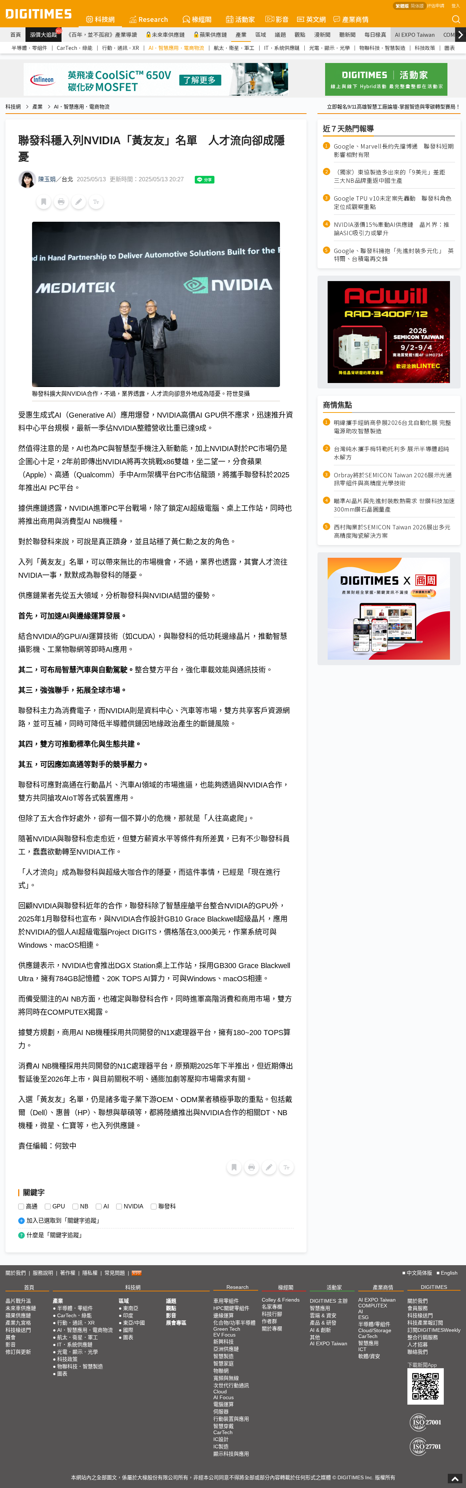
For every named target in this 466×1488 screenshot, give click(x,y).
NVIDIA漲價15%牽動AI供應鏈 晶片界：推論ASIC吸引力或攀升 (392, 228)
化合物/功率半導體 (234, 1323)
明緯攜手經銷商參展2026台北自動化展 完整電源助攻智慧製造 (392, 426)
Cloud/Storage (374, 1330)
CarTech (223, 1432)
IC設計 (221, 1439)
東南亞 (130, 1308)
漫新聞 (322, 34)
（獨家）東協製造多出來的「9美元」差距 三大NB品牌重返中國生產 (392, 176)
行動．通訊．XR (120, 47)
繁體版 (402, 6)
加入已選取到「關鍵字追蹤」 (64, 1220)
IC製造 (221, 1446)
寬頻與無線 (226, 1378)
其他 (315, 1337)
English (449, 1273)
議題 (280, 34)
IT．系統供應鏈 (282, 47)
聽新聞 (347, 34)
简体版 (417, 6)
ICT (362, 1349)
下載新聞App (422, 1365)
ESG (363, 1317)
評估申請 (435, 5)
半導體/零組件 (374, 1324)
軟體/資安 (369, 1356)
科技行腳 (272, 1314)
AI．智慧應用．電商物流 (176, 47)
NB (84, 1206)
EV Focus (224, 1335)
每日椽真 (375, 34)
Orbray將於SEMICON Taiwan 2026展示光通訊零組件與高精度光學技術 (393, 479)
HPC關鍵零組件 (231, 1308)
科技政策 (425, 47)
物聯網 (221, 1371)
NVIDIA (133, 1206)
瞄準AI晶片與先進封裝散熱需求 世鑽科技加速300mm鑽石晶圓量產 (394, 505)
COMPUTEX (372, 1306)
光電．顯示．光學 (329, 47)
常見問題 (114, 1273)
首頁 (15, 34)
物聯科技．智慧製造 (382, 47)
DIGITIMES (434, 1287)
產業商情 (355, 19)
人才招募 (417, 1344)
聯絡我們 (417, 1352)
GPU (58, 1206)
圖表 (450, 47)
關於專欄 (272, 1328)
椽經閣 (202, 19)
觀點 (300, 34)
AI (106, 1206)
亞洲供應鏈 (226, 1349)
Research (153, 19)
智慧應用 (320, 1308)
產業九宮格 (18, 1323)
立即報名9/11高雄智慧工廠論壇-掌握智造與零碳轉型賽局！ (394, 107)
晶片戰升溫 (18, 1301)
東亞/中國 (134, 1323)
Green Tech (226, 1329)
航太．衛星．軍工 (234, 47)
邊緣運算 (223, 1315)
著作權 (67, 1273)
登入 (455, 5)
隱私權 (90, 1273)
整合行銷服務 (422, 1337)
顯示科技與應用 (231, 1454)
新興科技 (223, 1342)
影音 (279, 19)
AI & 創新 (320, 1330)
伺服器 (221, 1411)
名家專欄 (272, 1307)
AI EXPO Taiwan (415, 34)
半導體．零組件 (29, 47)
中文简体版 (419, 1273)
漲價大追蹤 (46, 33)
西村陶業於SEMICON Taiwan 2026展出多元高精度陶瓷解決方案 (392, 531)
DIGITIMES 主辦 (329, 1301)
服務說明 (43, 1273)
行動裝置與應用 (231, 1419)
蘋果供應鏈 (213, 34)
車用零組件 (226, 1301)
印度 (128, 1315)
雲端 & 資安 (323, 1315)
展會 (10, 1337)
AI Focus (223, 1397)
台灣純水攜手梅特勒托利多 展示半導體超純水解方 (392, 453)
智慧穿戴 (223, 1426)
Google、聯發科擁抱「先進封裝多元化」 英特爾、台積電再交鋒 (394, 254)
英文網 (316, 19)
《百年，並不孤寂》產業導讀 (101, 34)
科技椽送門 (18, 1330)
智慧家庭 (223, 1363)
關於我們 (15, 1273)
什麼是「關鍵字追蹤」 (56, 1235)
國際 (128, 1330)
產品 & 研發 (323, 1323)
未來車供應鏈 (168, 34)
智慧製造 (223, 1356)
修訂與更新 (18, 1352)
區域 (260, 34)
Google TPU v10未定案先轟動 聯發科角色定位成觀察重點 (393, 202)
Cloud (220, 1391)
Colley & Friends (281, 1300)
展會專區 (176, 1323)
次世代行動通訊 (231, 1385)
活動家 (245, 19)
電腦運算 (223, 1404)
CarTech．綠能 (74, 47)
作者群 (269, 1321)
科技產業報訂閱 (425, 1323)
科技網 (105, 19)
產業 (241, 34)
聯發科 (167, 1206)
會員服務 (417, 1308)
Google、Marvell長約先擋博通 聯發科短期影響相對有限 (394, 150)
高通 (31, 1206)
